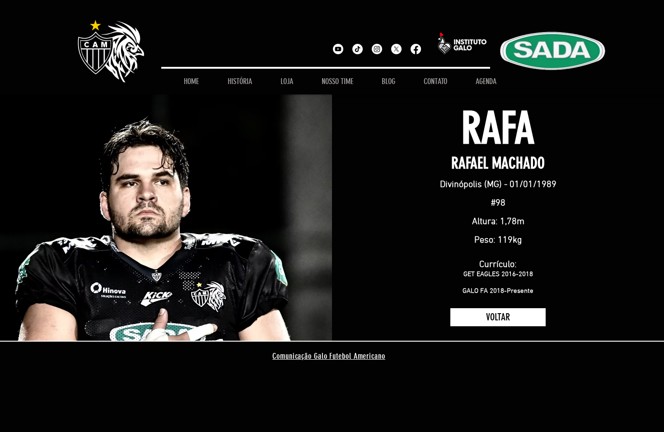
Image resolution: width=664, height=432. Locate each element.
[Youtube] (338, 49)
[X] (396, 49)
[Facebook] (416, 49)
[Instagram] (377, 49)
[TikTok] (357, 49)
